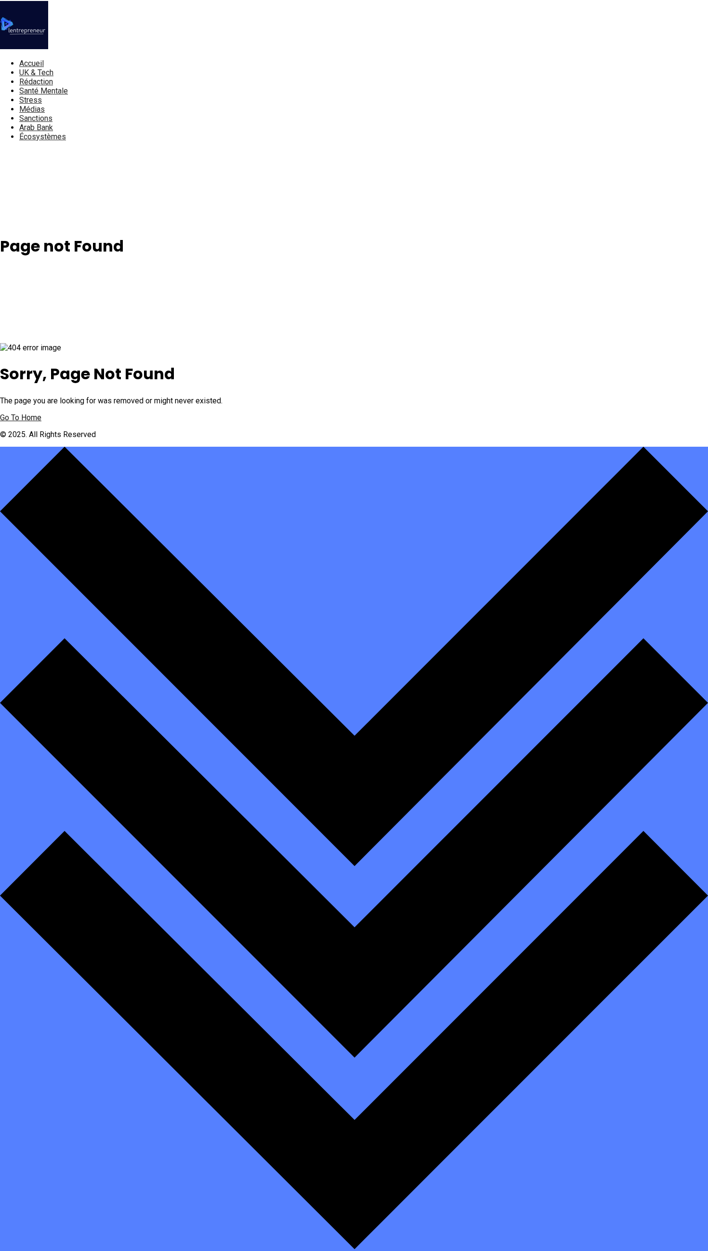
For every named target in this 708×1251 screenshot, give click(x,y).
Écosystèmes (42, 136)
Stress (30, 100)
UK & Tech (36, 72)
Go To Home (20, 417)
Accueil (31, 63)
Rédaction (36, 81)
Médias (32, 109)
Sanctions (35, 118)
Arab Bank (36, 127)
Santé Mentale (43, 90)
